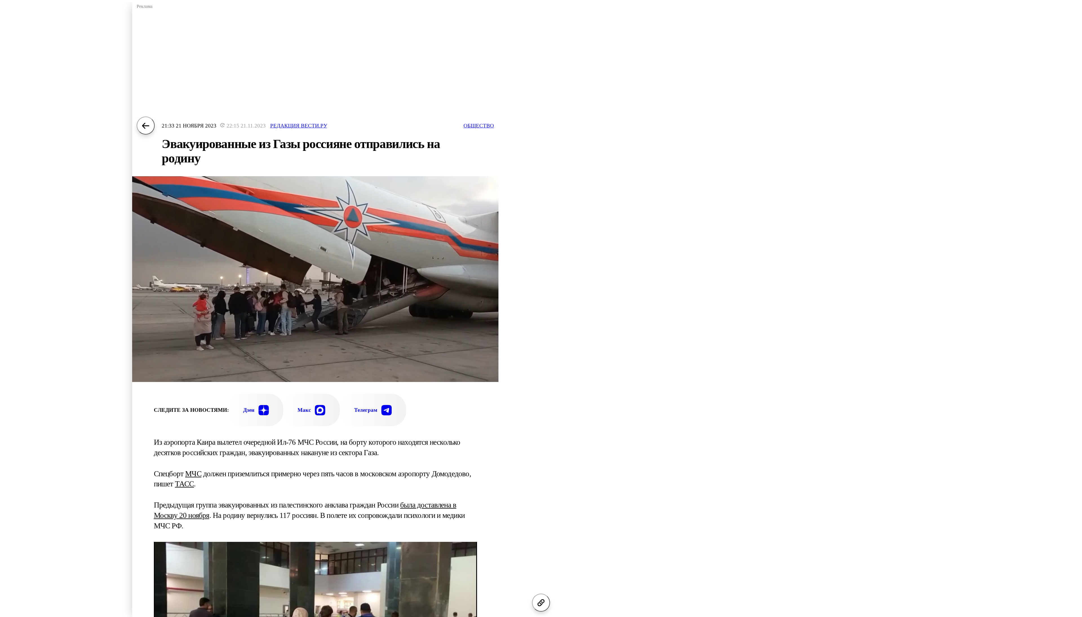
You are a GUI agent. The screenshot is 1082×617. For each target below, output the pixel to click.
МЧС (193, 474)
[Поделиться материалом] (541, 603)
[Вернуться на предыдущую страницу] (146, 126)
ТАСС (184, 484)
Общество (479, 125)
